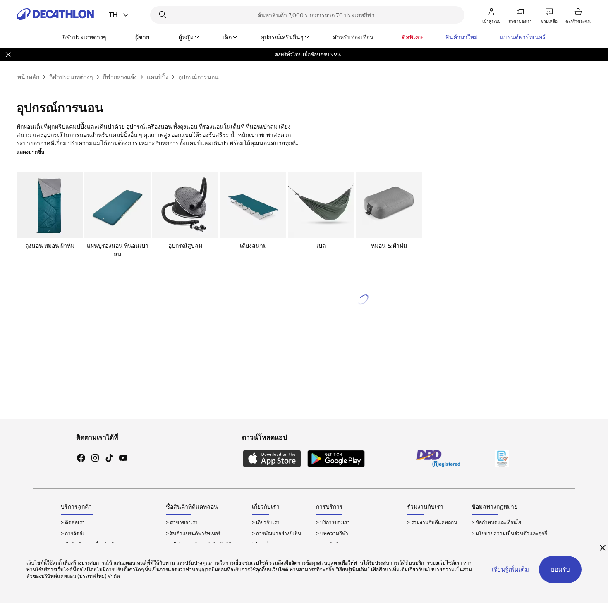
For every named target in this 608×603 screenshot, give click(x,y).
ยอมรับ (560, 569)
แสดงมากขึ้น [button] (30, 152)
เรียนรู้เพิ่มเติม (510, 569)
